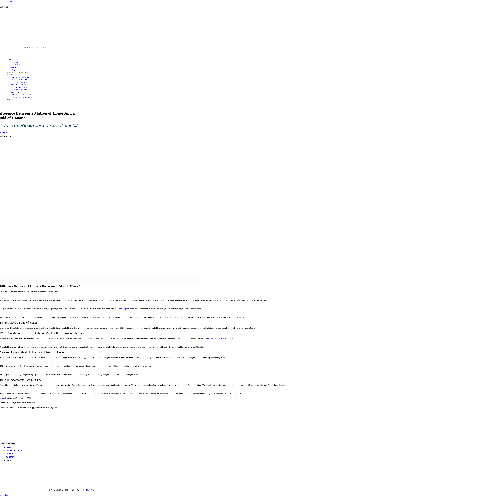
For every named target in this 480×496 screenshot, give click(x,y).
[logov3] (19, 476)
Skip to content (6, 1)
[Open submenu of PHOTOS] (15, 75)
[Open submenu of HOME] (13, 60)
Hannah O (4, 398)
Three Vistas (91, 490)
